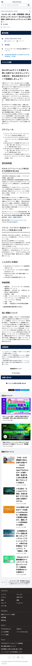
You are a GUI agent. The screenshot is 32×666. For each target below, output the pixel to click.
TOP (2, 582)
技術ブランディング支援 (8, 614)
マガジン (3, 597)
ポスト (12, 390)
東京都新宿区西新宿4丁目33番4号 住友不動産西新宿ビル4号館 (17, 55)
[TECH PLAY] (16, 2)
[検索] (28, 5)
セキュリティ (6, 27)
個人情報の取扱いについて (8, 646)
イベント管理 (5, 634)
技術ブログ (20, 597)
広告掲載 (3, 617)
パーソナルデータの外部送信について (11, 652)
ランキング (20, 603)
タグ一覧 (3, 606)
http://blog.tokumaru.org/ (18, 220)
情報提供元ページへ (16, 369)
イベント (6, 582)
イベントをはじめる (22, 632)
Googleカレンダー (10, 41)
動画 (2, 600)
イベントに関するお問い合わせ (17, 383)
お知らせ (19, 629)
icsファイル (21, 41)
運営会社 (3, 620)
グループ (3, 603)
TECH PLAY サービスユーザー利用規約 (12, 643)
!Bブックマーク (25, 390)
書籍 (18, 600)
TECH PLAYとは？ (6, 629)
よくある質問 (5, 632)
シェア (18, 390)
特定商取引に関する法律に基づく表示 (11, 649)
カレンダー (20, 594)
